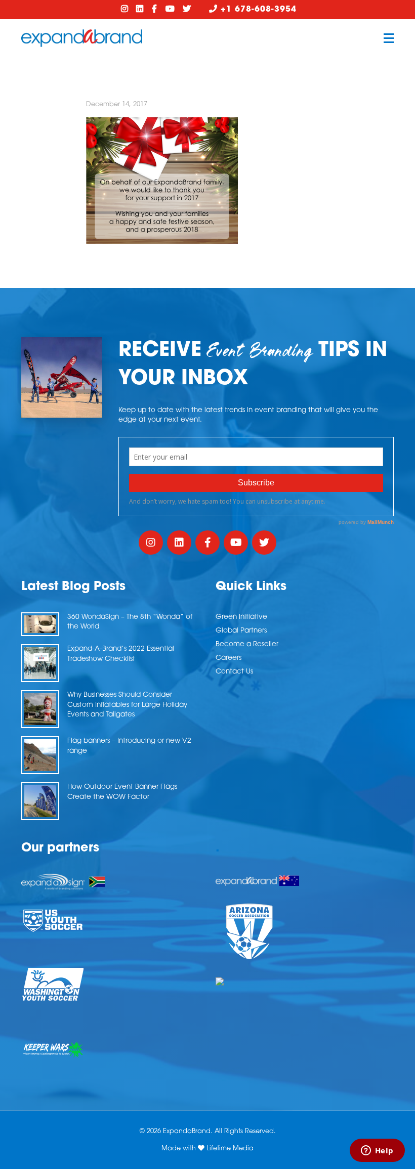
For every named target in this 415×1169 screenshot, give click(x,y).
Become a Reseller (247, 644)
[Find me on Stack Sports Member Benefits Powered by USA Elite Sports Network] (305, 981)
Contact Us (234, 671)
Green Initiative (241, 617)
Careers (228, 658)
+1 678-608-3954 (257, 10)
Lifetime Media (230, 1148)
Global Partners (241, 630)
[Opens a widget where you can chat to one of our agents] (377, 1151)
